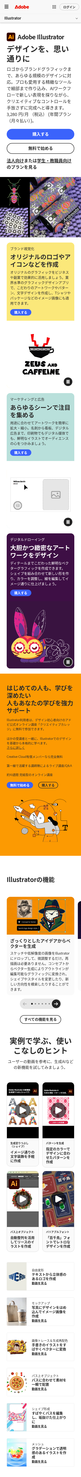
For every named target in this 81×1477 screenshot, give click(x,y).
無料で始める (40, 148)
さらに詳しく (16, 747)
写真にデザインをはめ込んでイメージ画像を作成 (49, 1311)
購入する (40, 134)
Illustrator (12, 18)
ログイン (69, 7)
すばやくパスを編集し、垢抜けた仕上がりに (49, 1417)
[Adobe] (22, 7)
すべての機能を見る (40, 1019)
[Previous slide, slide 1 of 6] (25, 1003)
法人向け (15, 160)
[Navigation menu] (6, 7)
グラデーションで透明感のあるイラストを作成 (49, 1452)
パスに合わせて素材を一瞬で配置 (49, 1382)
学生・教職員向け (54, 160)
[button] (54, 6)
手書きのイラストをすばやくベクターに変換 (49, 1347)
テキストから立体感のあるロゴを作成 (49, 1276)
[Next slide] (56, 1003)
